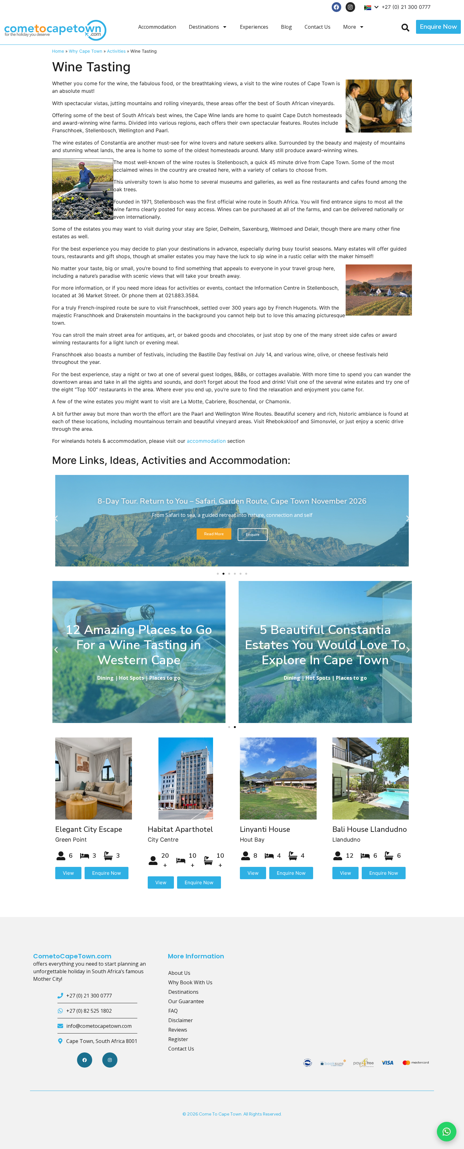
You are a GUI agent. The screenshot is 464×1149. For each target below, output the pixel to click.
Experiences (254, 26)
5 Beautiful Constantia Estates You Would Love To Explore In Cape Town (325, 645)
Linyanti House (265, 829)
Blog (286, 26)
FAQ (173, 1010)
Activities (116, 51)
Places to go (164, 677)
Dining (105, 677)
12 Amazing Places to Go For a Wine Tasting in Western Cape (138, 645)
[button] (56, 519)
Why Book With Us (190, 982)
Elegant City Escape (88, 829)
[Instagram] (350, 7)
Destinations (204, 26)
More (349, 26)
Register (178, 1039)
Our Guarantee (186, 1001)
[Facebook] (337, 7)
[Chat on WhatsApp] (446, 1131)
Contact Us (317, 26)
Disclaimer (180, 1020)
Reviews (177, 1029)
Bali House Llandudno (369, 829)
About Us (179, 972)
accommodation (206, 441)
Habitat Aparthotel (180, 829)
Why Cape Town (85, 51)
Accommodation (157, 26)
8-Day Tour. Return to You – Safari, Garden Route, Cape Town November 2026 (232, 501)
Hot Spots (131, 677)
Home (58, 51)
